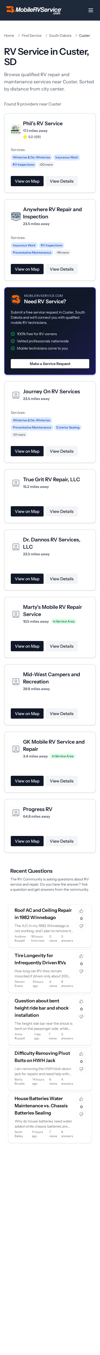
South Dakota (60, 35)
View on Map (27, 181)
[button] (50, 331)
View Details (62, 181)
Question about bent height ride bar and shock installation (42, 1008)
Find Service (32, 35)
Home (9, 35)
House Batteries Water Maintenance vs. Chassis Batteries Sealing (41, 1106)
